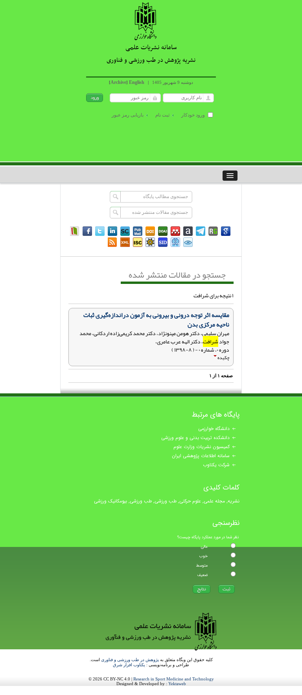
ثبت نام (162, 115)
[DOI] (150, 231)
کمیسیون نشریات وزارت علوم (201, 446)
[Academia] (188, 231)
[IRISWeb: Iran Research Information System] (188, 242)
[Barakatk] (175, 242)
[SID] (163, 242)
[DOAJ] (163, 231)
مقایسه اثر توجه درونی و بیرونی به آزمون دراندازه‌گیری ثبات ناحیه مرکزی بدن (156, 320)
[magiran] (74, 231)
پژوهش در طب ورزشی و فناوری (130, 659)
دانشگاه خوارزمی (214, 428)
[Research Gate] (213, 231)
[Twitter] (100, 231)
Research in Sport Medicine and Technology (173, 678)
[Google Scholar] (225, 231)
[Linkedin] (112, 231)
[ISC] (137, 242)
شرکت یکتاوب (216, 465)
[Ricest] (150, 242)
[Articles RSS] (112, 242)
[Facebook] (87, 231)
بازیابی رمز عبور (128, 115)
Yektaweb (177, 683)
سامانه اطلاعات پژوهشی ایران (201, 456)
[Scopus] (125, 231)
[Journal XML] (125, 242)
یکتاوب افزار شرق (129, 664)
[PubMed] (137, 231)
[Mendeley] (175, 231)
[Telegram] (200, 231)
